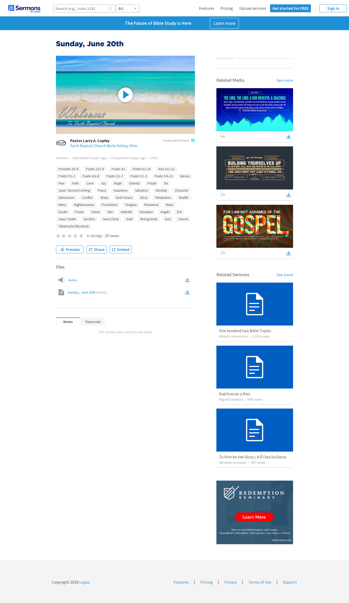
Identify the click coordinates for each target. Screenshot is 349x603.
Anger (118, 183)
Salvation (141, 190)
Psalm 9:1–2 (67, 176)
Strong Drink (148, 219)
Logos (84, 582)
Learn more (224, 23)
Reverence (151, 205)
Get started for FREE (290, 8)
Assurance (120, 190)
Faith (75, 183)
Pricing (226, 8)
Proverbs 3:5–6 (68, 169)
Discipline (146, 212)
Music (170, 205)
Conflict (87, 197)
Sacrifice (89, 219)
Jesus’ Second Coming (74, 190)
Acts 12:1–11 (166, 169)
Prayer (151, 183)
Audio (72, 280)
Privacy (230, 582)
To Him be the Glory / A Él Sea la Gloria (252, 456)
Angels (164, 212)
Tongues (131, 205)
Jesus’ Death (67, 219)
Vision (95, 212)
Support (290, 582)
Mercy (62, 205)
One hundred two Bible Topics (245, 330)
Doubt (63, 212)
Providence (109, 205)
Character (181, 190)
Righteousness (84, 205)
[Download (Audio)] (188, 280)
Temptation (163, 197)
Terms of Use (259, 582)
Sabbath (126, 212)
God (168, 219)
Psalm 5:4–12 (163, 176)
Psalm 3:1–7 (115, 176)
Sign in (333, 8)
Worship (161, 190)
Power (79, 212)
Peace (102, 190)
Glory (143, 197)
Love (90, 183)
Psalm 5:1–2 (139, 176)
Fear (61, 183)
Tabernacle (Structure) (74, 226)
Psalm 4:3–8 (91, 176)
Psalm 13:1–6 (95, 169)
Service (185, 176)
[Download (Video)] (188, 292)
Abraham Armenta (232, 462)
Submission (66, 197)
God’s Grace (124, 197)
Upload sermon (252, 8)
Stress (104, 197)
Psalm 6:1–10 (141, 169)
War (110, 212)
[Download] (288, 136)
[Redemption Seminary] (254, 512)
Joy (103, 183)
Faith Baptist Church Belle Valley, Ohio (103, 145)
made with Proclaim (176, 140)
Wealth (183, 197)
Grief (129, 219)
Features (206, 8)
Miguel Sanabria (231, 399)
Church (183, 219)
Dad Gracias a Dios (234, 393)
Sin (166, 183)
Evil (179, 212)
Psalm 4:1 (118, 169)
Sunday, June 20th (87, 292)
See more (285, 80)
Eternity (134, 183)
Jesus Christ (110, 219)
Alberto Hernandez (233, 336)
